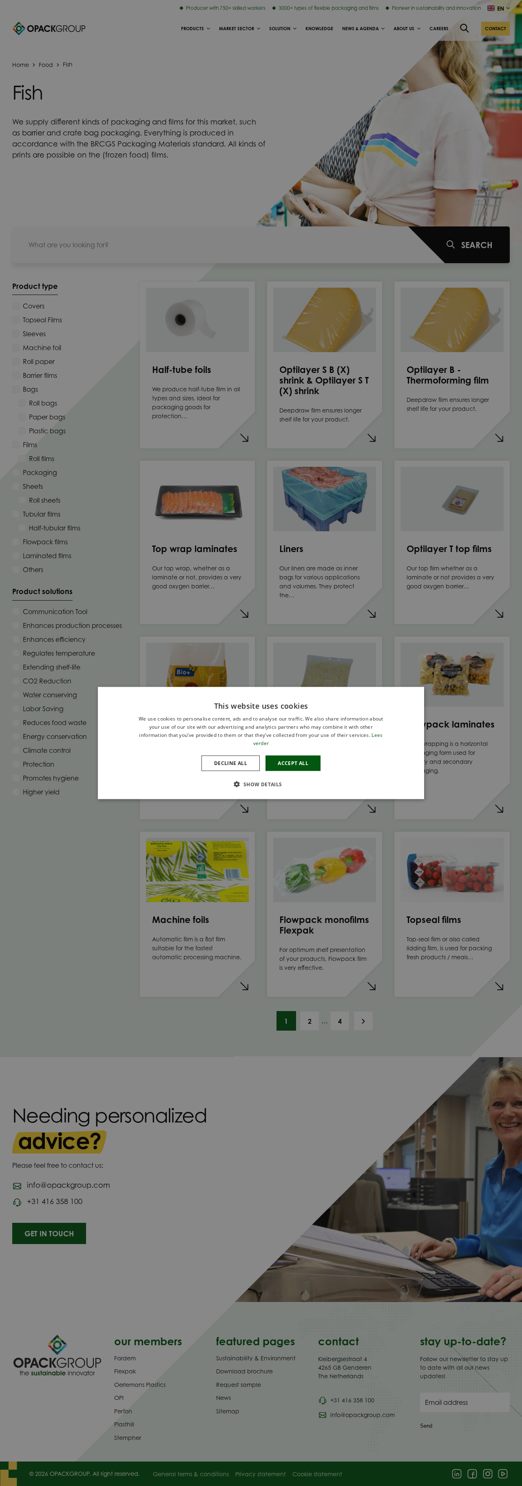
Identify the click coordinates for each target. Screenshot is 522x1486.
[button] (261, 784)
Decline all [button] (230, 762)
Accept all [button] (293, 762)
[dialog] (261, 743)
